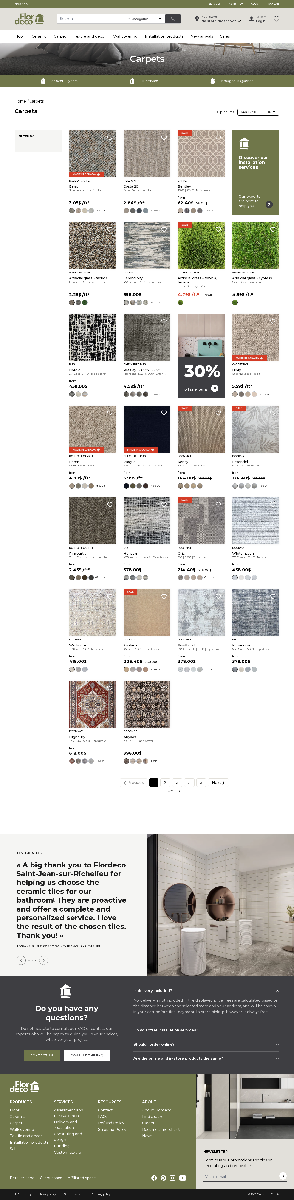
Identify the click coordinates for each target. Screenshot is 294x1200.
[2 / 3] (32, 960)
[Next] (43, 960)
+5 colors (100, 210)
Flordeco (262, 1194)
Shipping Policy (112, 1129)
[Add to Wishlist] (110, 137)
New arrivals (202, 36)
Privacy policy (48, 1194)
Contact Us (42, 1055)
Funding (62, 1146)
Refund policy (23, 1194)
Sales (225, 36)
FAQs (102, 1116)
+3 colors (154, 210)
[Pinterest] (163, 1178)
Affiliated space (82, 1178)
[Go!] (173, 18)
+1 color (262, 485)
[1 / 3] (29, 960)
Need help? (22, 4)
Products (21, 1102)
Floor (19, 36)
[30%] (201, 356)
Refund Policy (111, 1123)
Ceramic (39, 36)
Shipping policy (100, 1194)
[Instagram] (172, 1178)
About (255, 3)
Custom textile (67, 1152)
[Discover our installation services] (255, 172)
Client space (51, 1178)
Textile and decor (90, 36)
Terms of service (73, 1194)
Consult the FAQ (87, 1055)
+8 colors (100, 485)
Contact (105, 1110)
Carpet (60, 36)
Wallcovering (125, 36)
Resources (110, 1102)
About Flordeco (156, 1110)
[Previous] (21, 960)
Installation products (164, 36)
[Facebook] (154, 1178)
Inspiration (235, 3)
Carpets (36, 101)
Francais (273, 3)
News (147, 1136)
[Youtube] (182, 1178)
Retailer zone (22, 1178)
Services (214, 3)
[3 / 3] (35, 960)
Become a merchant (161, 1129)
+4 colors (154, 302)
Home (20, 101)
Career (148, 1123)
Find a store (153, 1116)
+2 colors (209, 210)
